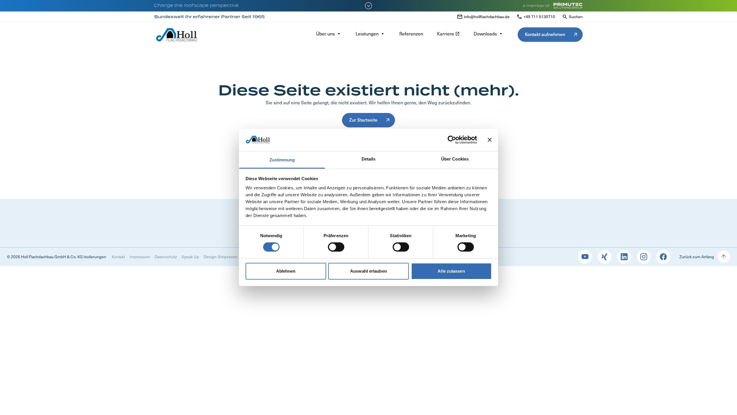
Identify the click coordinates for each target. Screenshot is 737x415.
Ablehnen (286, 271)
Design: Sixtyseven (221, 256)
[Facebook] (663, 257)
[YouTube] (585, 257)
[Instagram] (644, 257)
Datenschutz (166, 256)
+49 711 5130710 (539, 16)
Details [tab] (369, 158)
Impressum (140, 256)
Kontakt (118, 256)
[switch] (336, 247)
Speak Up (190, 256)
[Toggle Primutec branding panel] (368, 6)
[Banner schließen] (490, 140)
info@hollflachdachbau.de (487, 16)
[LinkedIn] (624, 257)
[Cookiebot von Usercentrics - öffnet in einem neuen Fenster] (452, 139)
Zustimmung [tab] (282, 159)
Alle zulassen (451, 271)
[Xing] (604, 257)
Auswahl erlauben (368, 271)
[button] (329, 34)
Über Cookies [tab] (455, 158)
